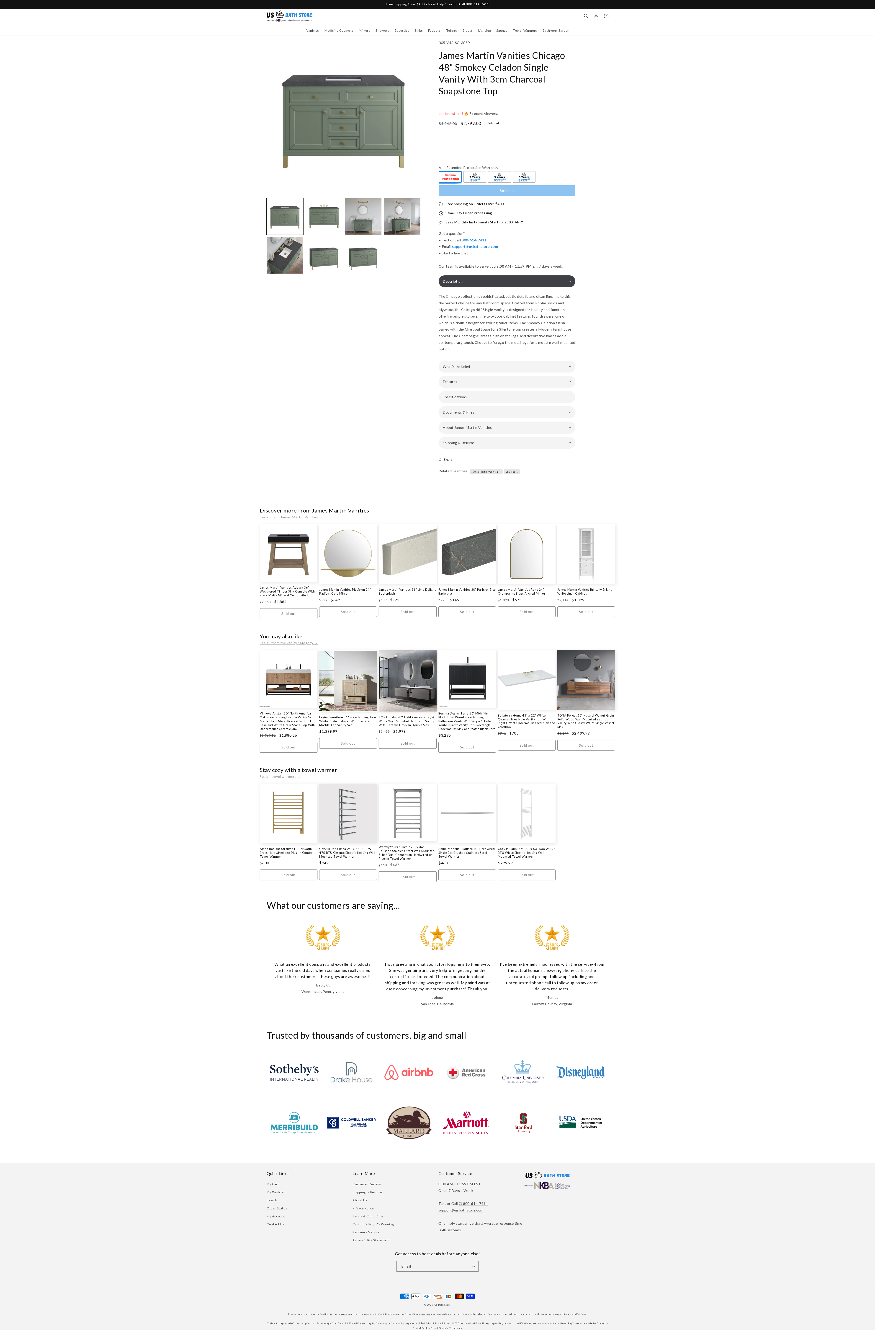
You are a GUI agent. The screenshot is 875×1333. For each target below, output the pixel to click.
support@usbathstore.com (475, 246)
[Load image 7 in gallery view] (363, 255)
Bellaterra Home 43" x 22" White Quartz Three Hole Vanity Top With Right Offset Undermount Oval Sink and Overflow (526, 721)
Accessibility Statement (371, 1240)
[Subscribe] (473, 1266)
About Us (360, 1200)
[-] (450, 177)
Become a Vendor (366, 1232)
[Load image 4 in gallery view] (402, 216)
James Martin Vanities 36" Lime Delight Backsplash (407, 591)
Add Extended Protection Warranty (468, 167)
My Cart (273, 1184)
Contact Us (275, 1224)
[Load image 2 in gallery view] (324, 216)
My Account (276, 1216)
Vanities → (512, 471)
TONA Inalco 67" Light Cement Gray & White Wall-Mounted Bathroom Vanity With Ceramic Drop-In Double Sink (406, 721)
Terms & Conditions (368, 1216)
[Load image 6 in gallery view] (324, 255)
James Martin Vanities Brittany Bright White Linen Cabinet (584, 591)
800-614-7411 (474, 240)
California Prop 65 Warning (373, 1224)
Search (272, 1200)
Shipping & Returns (368, 1192)
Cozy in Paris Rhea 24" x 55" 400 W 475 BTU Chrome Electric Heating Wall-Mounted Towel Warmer (347, 852)
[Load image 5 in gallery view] (285, 255)
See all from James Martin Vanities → (291, 517)
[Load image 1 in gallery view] (285, 216)
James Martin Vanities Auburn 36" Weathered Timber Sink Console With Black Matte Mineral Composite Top (287, 591)
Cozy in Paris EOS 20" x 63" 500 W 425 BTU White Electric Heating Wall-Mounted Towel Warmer (527, 852)
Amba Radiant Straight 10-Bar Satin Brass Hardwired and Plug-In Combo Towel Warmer (286, 852)
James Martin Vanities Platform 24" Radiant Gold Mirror (345, 591)
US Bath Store (442, 1304)
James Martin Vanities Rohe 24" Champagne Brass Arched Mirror (521, 591)
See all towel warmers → (280, 776)
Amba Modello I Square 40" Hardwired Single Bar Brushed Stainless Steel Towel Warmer (466, 852)
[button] (313, 30)
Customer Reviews (367, 1184)
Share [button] (448, 459)
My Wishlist (276, 1192)
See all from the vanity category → (289, 643)
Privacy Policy (363, 1208)
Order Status (277, 1208)
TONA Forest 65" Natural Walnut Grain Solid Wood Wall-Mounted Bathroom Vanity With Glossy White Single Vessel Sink (585, 721)
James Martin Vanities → (486, 471)
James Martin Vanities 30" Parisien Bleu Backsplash (467, 591)
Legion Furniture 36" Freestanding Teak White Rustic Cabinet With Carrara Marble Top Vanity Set (348, 721)
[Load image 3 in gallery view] (363, 216)
